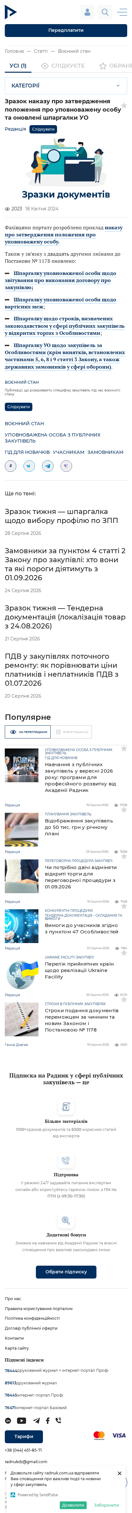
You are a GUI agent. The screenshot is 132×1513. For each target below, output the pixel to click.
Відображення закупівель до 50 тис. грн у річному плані (79, 827)
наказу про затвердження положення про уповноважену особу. (63, 234)
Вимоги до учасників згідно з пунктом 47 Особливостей (82, 928)
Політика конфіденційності (32, 1318)
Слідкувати (43, 129)
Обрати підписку (66, 1272)
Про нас (13, 1298)
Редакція (15, 129)
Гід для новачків (27, 452)
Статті (41, 51)
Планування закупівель (68, 814)
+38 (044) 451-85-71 (23, 1450)
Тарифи (23, 1436)
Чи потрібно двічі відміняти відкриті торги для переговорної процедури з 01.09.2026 (81, 877)
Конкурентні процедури (69, 910)
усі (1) (18, 65)
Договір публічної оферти (31, 1328)
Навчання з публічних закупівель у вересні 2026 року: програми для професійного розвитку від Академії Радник (80, 777)
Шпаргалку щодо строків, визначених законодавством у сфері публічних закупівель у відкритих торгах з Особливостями (65, 325)
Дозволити (73, 1505)
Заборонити (106, 1505)
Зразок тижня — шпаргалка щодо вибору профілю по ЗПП (61, 516)
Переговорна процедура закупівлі (78, 861)
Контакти (14, 1338)
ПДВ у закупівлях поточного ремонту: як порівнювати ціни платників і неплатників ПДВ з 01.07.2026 (62, 670)
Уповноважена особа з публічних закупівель (52, 438)
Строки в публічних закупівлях (75, 1004)
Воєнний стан (74, 51)
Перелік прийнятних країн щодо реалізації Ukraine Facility (79, 970)
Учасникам (68, 452)
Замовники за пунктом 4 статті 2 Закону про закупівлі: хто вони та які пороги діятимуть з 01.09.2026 (65, 564)
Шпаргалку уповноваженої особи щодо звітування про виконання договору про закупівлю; (60, 280)
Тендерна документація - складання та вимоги (83, 917)
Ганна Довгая (16, 1045)
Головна (14, 51)
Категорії (25, 86)
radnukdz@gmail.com (26, 1461)
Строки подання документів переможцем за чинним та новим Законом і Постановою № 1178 (82, 1020)
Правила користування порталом (39, 1308)
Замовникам (105, 452)
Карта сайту (17, 1348)
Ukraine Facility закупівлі (69, 957)
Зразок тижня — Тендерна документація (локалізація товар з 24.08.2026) (65, 617)
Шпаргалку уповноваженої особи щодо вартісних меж (60, 303)
